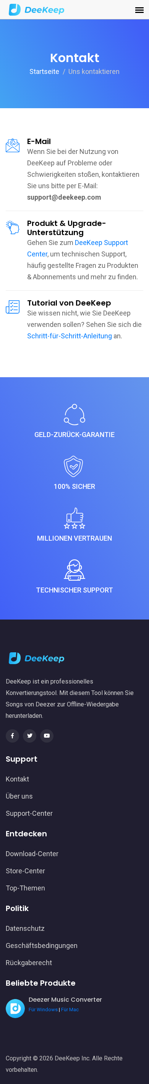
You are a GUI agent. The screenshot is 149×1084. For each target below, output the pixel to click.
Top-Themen (25, 888)
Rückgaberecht (29, 963)
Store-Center (25, 871)
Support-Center (29, 813)
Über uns (19, 796)
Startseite (44, 71)
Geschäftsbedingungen (42, 945)
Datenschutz (25, 928)
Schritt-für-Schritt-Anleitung (69, 336)
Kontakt (17, 779)
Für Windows (43, 1009)
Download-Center (32, 854)
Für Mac (70, 1009)
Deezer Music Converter (65, 999)
